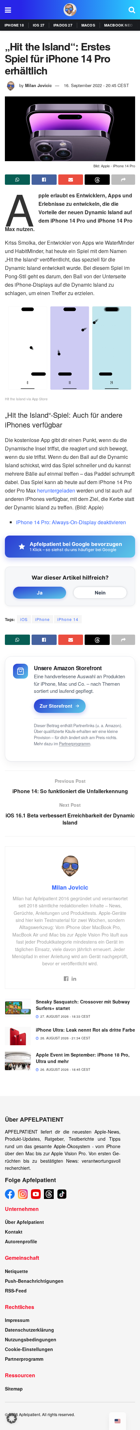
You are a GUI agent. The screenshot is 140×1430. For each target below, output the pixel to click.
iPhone (42, 619)
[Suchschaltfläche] (132, 9)
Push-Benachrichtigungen (34, 1281)
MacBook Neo (118, 25)
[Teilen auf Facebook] (44, 179)
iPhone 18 (14, 25)
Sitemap (14, 1388)
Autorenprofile (21, 1241)
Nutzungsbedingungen (30, 1339)
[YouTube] (36, 1194)
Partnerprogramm (74, 744)
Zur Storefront (56, 706)
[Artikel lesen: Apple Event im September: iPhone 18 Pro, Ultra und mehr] (18, 1061)
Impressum (17, 1320)
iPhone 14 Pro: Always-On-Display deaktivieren (71, 522)
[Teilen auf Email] (70, 179)
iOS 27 (38, 25)
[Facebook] (10, 1194)
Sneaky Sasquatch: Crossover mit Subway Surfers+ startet (83, 1004)
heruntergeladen (56, 490)
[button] (11, 1418)
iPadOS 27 (62, 25)
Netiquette (16, 1271)
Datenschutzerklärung (29, 1329)
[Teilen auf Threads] (97, 179)
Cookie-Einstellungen (29, 1349)
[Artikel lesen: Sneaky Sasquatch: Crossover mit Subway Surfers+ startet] (18, 1008)
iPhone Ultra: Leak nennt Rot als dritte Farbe (85, 1029)
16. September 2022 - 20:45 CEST (96, 85)
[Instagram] (23, 1194)
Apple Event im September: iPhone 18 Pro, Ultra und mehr (83, 1057)
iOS (24, 619)
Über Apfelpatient (24, 1222)
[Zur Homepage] (70, 9)
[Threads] (49, 1194)
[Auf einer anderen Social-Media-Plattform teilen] (123, 179)
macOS (88, 25)
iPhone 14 (67, 619)
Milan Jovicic (38, 85)
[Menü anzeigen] (8, 9)
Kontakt (13, 1231)
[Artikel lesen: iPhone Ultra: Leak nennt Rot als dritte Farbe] (18, 1036)
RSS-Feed (16, 1290)
